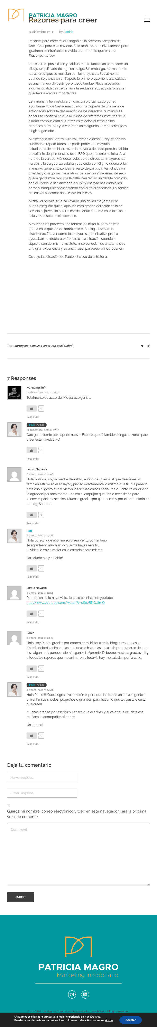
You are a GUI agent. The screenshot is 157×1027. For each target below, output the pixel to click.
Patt (32, 424)
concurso (36, 345)
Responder (33, 417)
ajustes (109, 1020)
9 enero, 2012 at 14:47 (40, 689)
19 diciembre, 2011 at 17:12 (43, 429)
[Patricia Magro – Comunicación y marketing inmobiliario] (43, 18)
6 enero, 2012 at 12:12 (40, 592)
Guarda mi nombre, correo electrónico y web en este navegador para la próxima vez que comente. (76, 814)
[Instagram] (72, 994)
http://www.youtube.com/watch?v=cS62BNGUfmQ (66, 603)
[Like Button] (142, 346)
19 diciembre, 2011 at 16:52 (43, 392)
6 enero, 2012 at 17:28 (40, 535)
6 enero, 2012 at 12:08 (40, 474)
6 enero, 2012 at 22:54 (40, 637)
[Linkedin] (85, 994)
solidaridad (65, 345)
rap (54, 345)
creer (46, 345)
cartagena (22, 345)
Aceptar (131, 1020)
